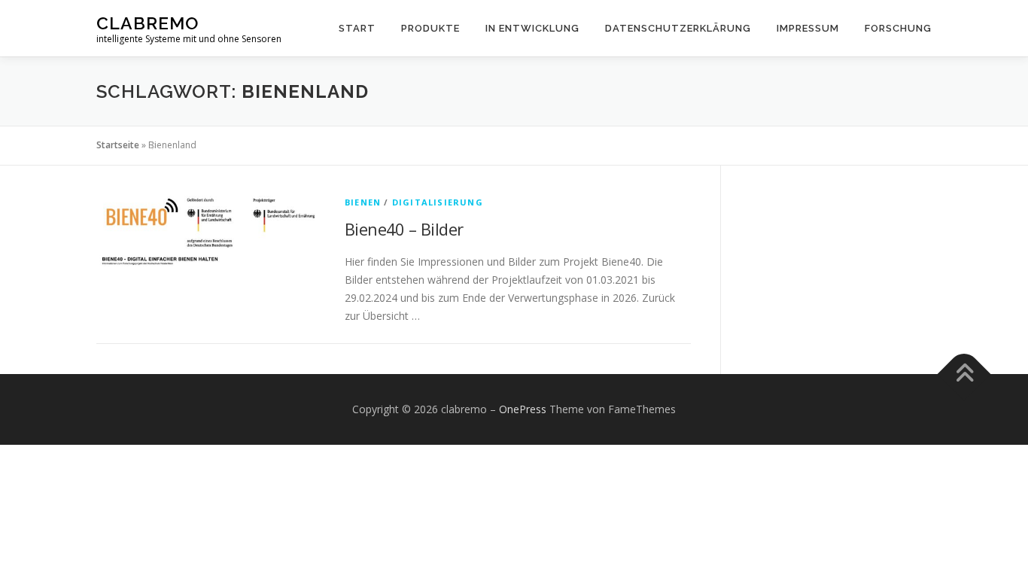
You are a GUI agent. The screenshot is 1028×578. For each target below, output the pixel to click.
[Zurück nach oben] (964, 374)
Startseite (117, 144)
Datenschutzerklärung (678, 28)
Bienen (363, 202)
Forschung (898, 28)
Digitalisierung (437, 202)
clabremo (147, 23)
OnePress (522, 409)
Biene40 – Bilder (404, 229)
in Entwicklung (532, 28)
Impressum (808, 28)
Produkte (430, 28)
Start (357, 28)
